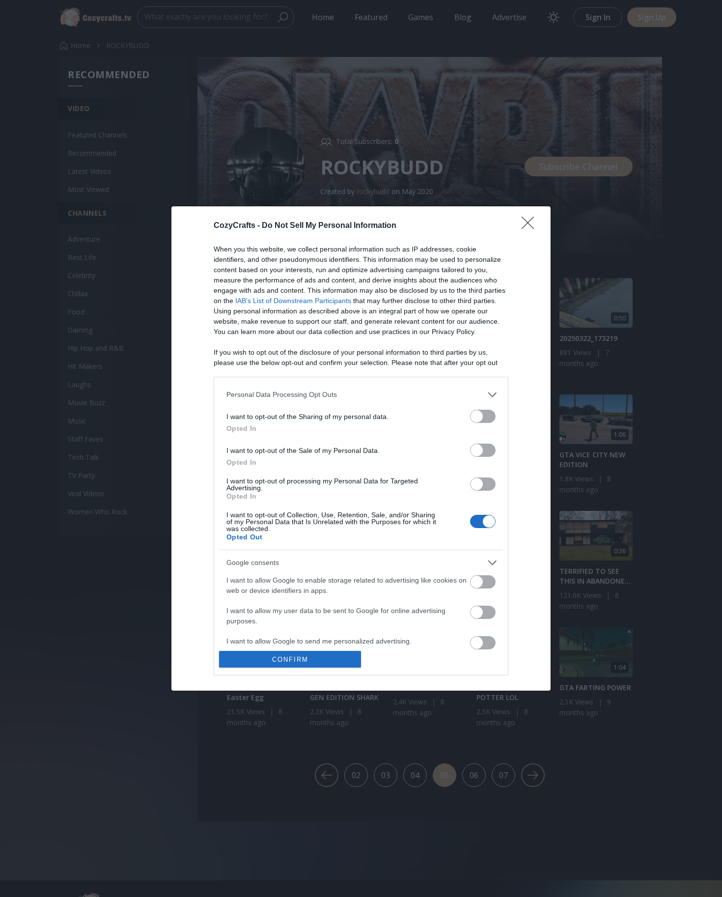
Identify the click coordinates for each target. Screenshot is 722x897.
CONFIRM (290, 659)
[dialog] (361, 449)
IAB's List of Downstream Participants (293, 301)
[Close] (531, 226)
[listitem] (361, 395)
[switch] (483, 416)
